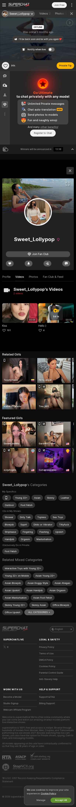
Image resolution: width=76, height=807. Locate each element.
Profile (6, 276)
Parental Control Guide (51, 673)
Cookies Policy (47, 666)
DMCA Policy (46, 660)
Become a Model (12, 697)
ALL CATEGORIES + (39, 612)
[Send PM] (66, 263)
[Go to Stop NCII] (24, 767)
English (59, 629)
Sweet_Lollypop (14, 485)
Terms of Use (46, 653)
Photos (61, 13)
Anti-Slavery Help (48, 679)
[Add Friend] (47, 263)
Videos (45, 13)
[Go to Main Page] (23, 5)
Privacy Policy (46, 647)
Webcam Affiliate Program (17, 710)
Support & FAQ (47, 697)
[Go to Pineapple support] (6, 767)
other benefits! (49, 127)
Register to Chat (43, 133)
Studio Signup (10, 703)
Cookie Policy (48, 793)
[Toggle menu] (4, 5)
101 (9, 330)
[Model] (70, 170)
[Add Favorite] (5, 65)
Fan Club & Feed (53, 276)
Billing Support (47, 703)
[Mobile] (6, 498)
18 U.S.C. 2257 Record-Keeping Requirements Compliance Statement (33, 780)
